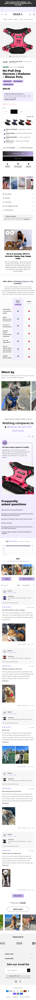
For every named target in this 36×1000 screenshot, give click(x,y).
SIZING (10, 19)
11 (26, 56)
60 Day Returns (9, 210)
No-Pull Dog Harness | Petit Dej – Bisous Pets (20, 719)
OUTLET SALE (28, 19)
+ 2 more (24, 761)
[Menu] (2, 14)
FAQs (21, 19)
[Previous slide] (2, 9)
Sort (18, 585)
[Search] (6, 14)
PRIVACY (8, 997)
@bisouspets (18, 909)
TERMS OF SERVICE (25, 997)
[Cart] (34, 14)
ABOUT (16, 19)
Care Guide (8, 202)
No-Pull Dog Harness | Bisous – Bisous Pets (19, 658)
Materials (7, 198)
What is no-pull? (6, 523)
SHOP (5, 19)
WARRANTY (15, 997)
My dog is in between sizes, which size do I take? (16, 519)
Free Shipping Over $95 (11, 206)
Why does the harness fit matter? (12, 510)
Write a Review (28, 579)
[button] (18, 546)
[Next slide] (34, 9)
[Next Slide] (33, 569)
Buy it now (18, 158)
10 (24, 56)
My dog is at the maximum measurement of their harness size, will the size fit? (17, 514)
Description (8, 194)
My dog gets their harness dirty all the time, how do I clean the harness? (17, 527)
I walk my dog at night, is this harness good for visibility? (16, 532)
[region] (18, 569)
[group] (8, 122)
